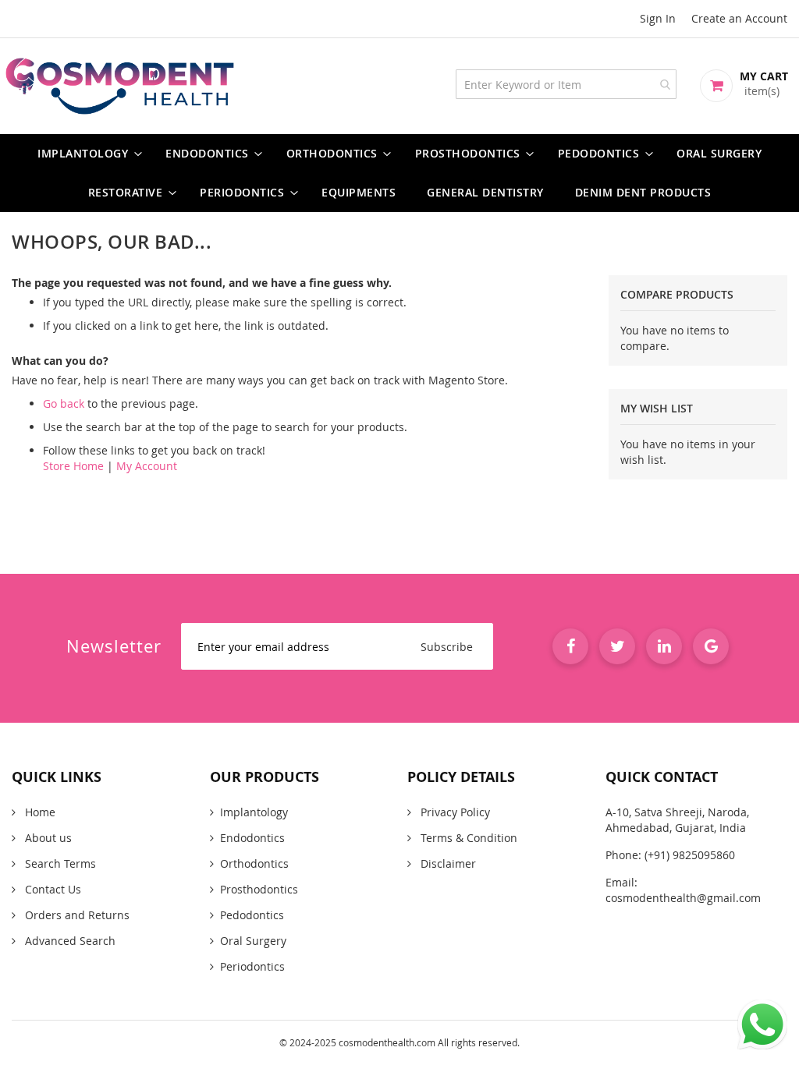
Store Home (73, 465)
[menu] (399, 173)
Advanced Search (68, 940)
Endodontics (252, 837)
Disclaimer (446, 863)
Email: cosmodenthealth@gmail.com (683, 890)
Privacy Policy (453, 812)
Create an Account (739, 18)
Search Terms (59, 863)
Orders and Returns (76, 915)
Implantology (254, 812)
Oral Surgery (253, 940)
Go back (63, 403)
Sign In (658, 18)
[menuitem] (86, 153)
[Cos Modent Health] (399, 86)
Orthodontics (254, 863)
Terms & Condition (467, 837)
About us (47, 837)
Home (38, 812)
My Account (146, 465)
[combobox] (566, 84)
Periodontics (252, 966)
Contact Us (51, 889)
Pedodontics (252, 915)
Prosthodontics (259, 889)
